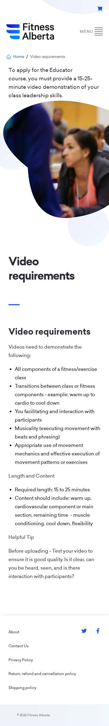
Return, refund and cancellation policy (42, 673)
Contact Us (18, 646)
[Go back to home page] (30, 31)
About (13, 632)
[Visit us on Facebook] (98, 630)
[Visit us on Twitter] (84, 630)
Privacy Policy (20, 660)
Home (18, 56)
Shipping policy (22, 687)
